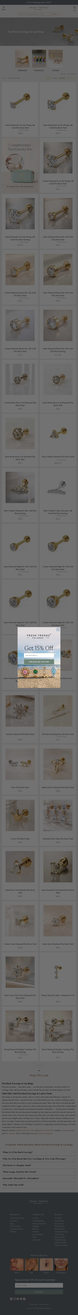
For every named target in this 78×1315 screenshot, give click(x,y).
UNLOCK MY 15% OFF (39, 662)
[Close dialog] (58, 629)
